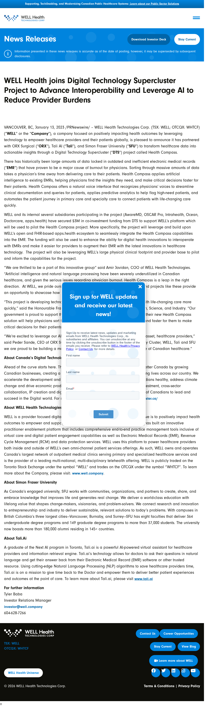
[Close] (140, 287)
